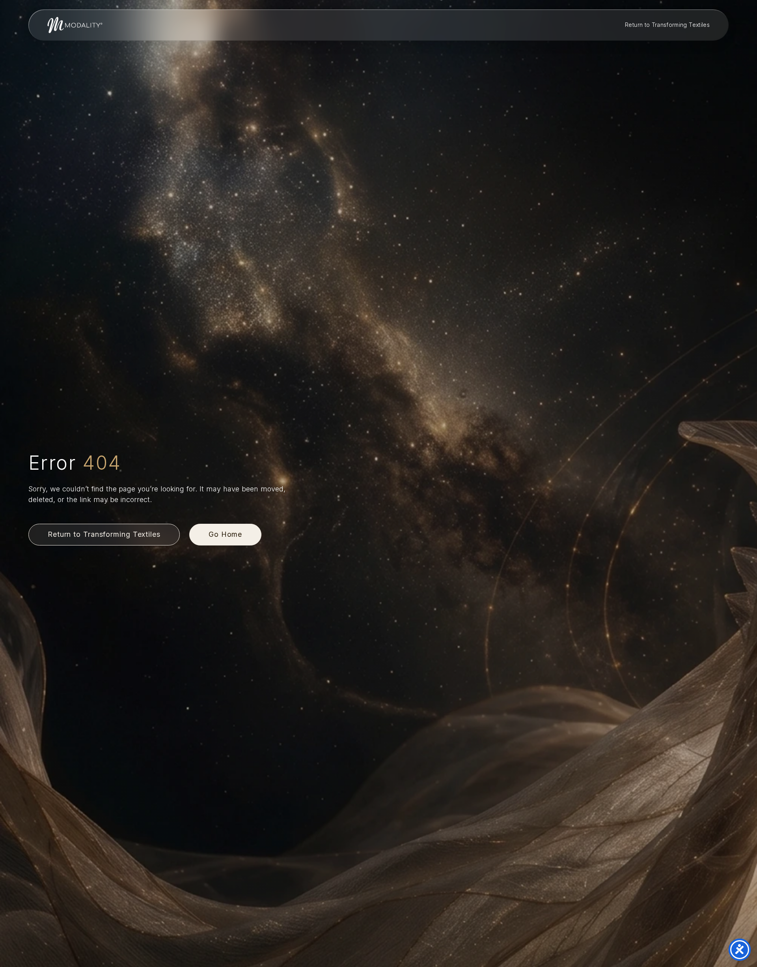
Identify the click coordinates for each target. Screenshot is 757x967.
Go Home (225, 534)
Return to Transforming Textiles (667, 24)
